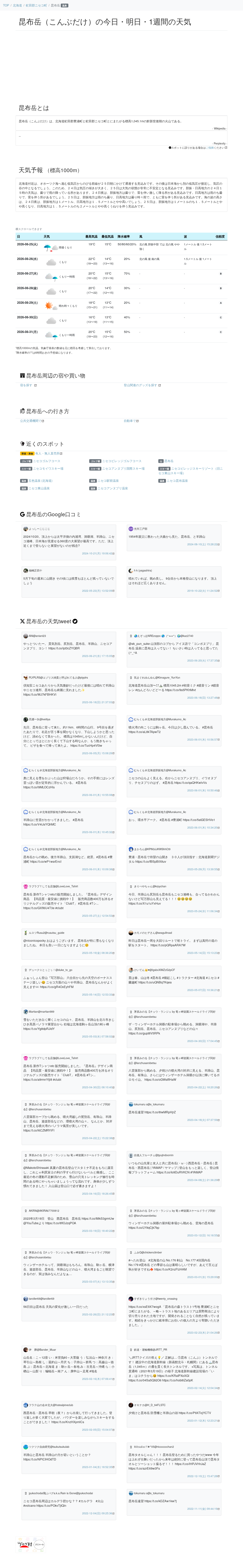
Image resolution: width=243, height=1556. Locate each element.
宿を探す (26, 385)
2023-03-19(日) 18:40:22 (97, 1231)
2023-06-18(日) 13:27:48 (202, 697)
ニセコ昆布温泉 (177, 480)
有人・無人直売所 (47, 453)
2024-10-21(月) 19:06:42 (97, 553)
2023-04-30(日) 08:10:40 (97, 1087)
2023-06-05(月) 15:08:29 (97, 753)
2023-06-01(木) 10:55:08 (97, 795)
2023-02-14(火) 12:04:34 (202, 1388)
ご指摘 (210, 147)
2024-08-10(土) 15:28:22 (202, 544)
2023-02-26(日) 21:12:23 (97, 1314)
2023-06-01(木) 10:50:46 (202, 790)
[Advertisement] (121, 72)
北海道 (17, 5)
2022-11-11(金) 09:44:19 (202, 1508)
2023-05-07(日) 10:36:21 (202, 990)
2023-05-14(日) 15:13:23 (202, 953)
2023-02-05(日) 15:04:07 (97, 1429)
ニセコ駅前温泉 (108, 480)
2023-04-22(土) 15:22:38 (97, 1138)
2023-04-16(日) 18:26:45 (97, 1193)
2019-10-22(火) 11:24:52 (202, 590)
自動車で (130, 420)
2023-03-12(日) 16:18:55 (202, 1235)
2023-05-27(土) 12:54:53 (97, 915)
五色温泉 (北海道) (40, 480)
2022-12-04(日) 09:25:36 (97, 1513)
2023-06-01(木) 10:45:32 (97, 832)
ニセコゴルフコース (46, 461)
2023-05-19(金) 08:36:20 (97, 953)
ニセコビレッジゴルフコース (122, 461)
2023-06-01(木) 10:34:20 (202, 827)
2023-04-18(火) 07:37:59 (202, 1120)
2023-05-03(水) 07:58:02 (97, 1036)
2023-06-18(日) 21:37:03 (97, 702)
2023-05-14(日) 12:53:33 (97, 994)
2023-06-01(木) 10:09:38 (97, 869)
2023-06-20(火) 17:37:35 (202, 660)
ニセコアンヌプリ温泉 (113, 488)
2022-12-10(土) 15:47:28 (202, 1476)
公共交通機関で (30, 420)
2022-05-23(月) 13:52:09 (97, 590)
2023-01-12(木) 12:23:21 (202, 1420)
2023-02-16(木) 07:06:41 (97, 1379)
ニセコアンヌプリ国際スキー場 (123, 468)
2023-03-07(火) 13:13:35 (97, 1281)
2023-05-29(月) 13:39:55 (202, 869)
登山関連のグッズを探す (140, 385)
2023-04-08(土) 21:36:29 (202, 1180)
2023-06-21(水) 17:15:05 (97, 656)
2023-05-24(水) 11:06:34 (202, 911)
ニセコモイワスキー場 (48, 468)
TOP (6, 5)
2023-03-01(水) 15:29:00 (202, 1277)
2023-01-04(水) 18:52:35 (97, 1467)
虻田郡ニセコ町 (36, 5)
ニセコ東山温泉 (39, 488)
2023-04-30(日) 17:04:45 (202, 1041)
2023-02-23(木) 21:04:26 (202, 1332)
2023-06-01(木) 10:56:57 (202, 739)
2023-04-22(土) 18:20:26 (202, 1087)
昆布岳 (169, 461)
